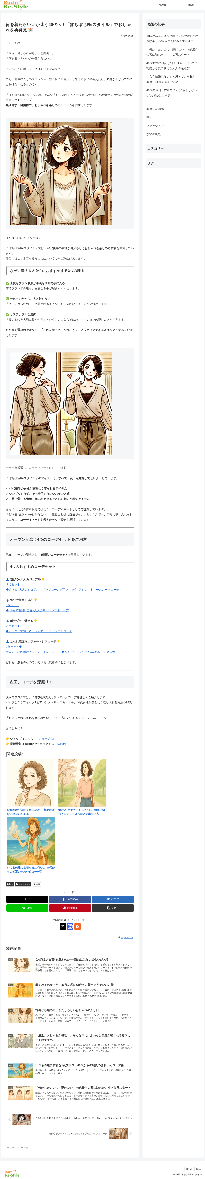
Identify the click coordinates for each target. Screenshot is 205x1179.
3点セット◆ (14, 646)
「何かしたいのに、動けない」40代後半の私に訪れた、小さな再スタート (172, 52)
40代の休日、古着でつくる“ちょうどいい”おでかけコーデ (171, 93)
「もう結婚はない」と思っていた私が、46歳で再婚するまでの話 (172, 79)
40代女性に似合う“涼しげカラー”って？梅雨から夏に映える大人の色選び (172, 66)
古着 (38, 884)
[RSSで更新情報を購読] (77, 926)
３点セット (13, 626)
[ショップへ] (45, 738)
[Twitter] (61, 743)
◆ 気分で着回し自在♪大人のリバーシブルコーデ (37, 610)
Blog (11, 884)
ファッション (24, 884)
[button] (113, 908)
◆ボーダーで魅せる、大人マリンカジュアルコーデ (39, 631)
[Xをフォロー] (63, 926)
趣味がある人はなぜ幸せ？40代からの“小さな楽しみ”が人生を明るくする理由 (173, 38)
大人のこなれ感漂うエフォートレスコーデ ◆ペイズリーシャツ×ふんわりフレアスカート (63, 652)
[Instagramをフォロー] (70, 926)
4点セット (12, 605)
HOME (189, 1169)
